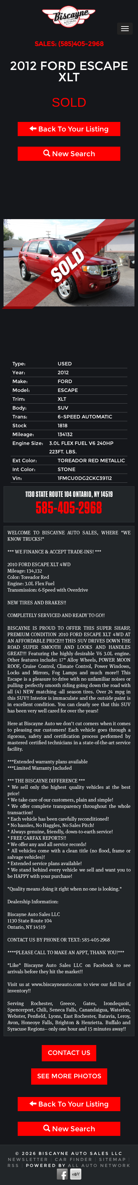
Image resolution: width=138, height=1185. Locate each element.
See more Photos (69, 1076)
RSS (13, 1165)
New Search (72, 153)
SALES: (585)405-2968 (69, 44)
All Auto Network (99, 1165)
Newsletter (28, 1159)
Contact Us (69, 1053)
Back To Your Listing (72, 129)
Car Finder (74, 1159)
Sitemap (112, 1159)
